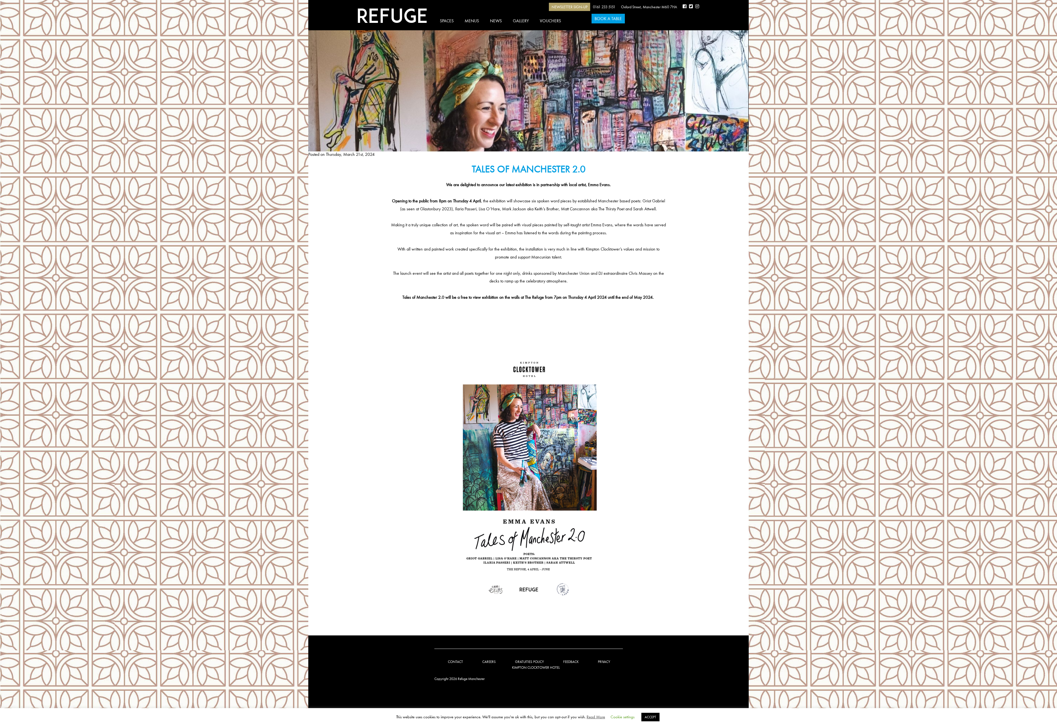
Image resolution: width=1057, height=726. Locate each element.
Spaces (447, 21)
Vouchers (550, 21)
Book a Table (608, 18)
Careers (489, 661)
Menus (472, 21)
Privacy (604, 661)
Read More (596, 717)
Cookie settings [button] (622, 717)
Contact (455, 661)
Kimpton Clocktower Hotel (536, 667)
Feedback (571, 661)
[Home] (392, 16)
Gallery (521, 21)
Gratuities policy (529, 661)
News (496, 21)
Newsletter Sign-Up (569, 6)
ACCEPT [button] (650, 717)
